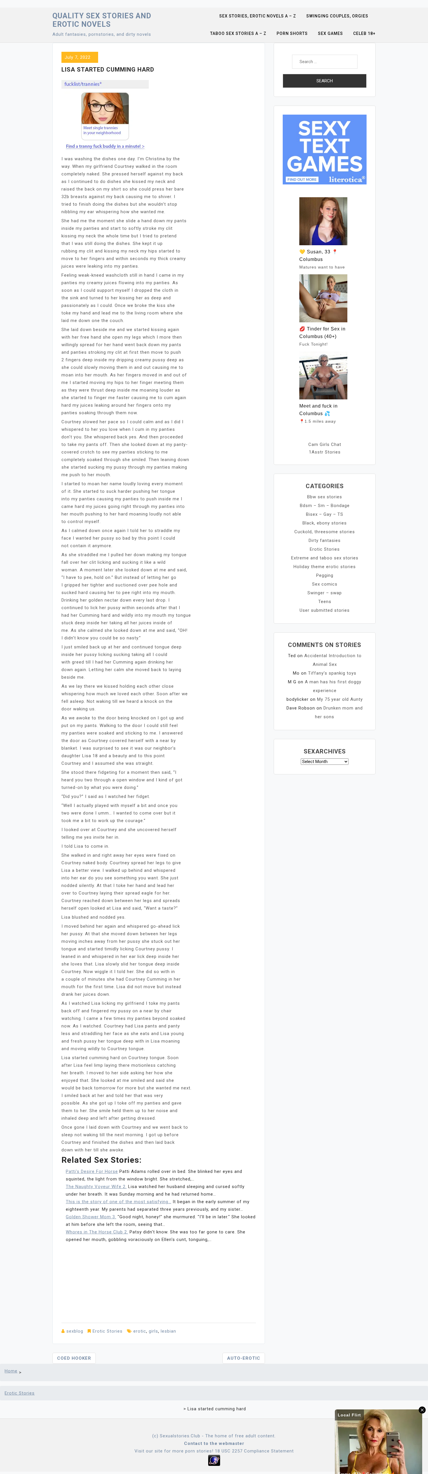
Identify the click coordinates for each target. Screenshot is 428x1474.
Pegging (324, 575)
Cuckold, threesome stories (324, 531)
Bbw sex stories (324, 496)
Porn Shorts (292, 33)
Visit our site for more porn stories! (174, 1451)
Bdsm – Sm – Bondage (325, 505)
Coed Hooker (74, 1358)
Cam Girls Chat (324, 444)
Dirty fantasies (325, 540)
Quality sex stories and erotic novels (101, 20)
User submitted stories (325, 610)
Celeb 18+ (364, 33)
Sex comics (324, 584)
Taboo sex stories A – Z (238, 33)
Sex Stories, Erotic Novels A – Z (257, 16)
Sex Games (330, 33)
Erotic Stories (108, 1331)
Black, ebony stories (325, 523)
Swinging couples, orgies (337, 16)
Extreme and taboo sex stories (324, 558)
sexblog (74, 1331)
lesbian (168, 1331)
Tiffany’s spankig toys (332, 673)
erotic (139, 1331)
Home (11, 1371)
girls (153, 1331)
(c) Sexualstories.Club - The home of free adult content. (214, 1436)
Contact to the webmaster (214, 1443)
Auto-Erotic (243, 1358)
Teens (324, 601)
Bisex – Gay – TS (324, 514)
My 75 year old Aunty (340, 699)
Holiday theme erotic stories (324, 566)
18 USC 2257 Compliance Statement (254, 1451)
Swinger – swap (324, 592)
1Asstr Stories (325, 452)
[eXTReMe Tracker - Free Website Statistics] (214, 1460)
